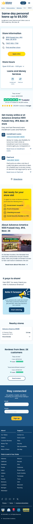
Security (19, 443)
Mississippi (4, 490)
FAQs (18, 440)
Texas (19, 479)
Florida (3, 467)
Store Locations (10, 8)
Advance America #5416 (10, 329)
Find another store (13, 47)
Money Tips (4, 443)
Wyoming (20, 487)
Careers (3, 437)
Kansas (3, 479)
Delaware (19, 8)
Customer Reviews (6, 440)
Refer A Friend (5, 449)
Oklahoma (20, 467)
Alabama (3, 458)
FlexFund (10, 157)
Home (3, 8)
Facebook (2, 499)
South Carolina (21, 473)
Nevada (19, 461)
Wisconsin (20, 484)
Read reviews (16, 378)
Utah (18, 482)
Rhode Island (21, 470)
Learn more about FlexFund (16, 171)
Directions (17, 179)
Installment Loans (14, 134)
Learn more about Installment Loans (17, 147)
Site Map (19, 449)
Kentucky (3, 482)
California (3, 461)
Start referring (16, 310)
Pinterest (14, 499)
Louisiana (3, 484)
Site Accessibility (22, 446)
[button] (16, 337)
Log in (23, 3)
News (2, 446)
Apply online (17, 54)
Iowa (2, 476)
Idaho (2, 470)
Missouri (19, 458)
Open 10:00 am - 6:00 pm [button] (12, 66)
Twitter (18, 499)
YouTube (10, 499)
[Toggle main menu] (29, 3)
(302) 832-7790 (12, 43)
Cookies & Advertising (22, 503)
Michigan (3, 487)
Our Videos (4, 435)
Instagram (6, 499)
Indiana (3, 473)
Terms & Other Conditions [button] (9, 518)
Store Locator (21, 437)
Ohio (18, 464)
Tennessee (20, 476)
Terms (11, 503)
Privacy (4, 503)
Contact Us (20, 435)
